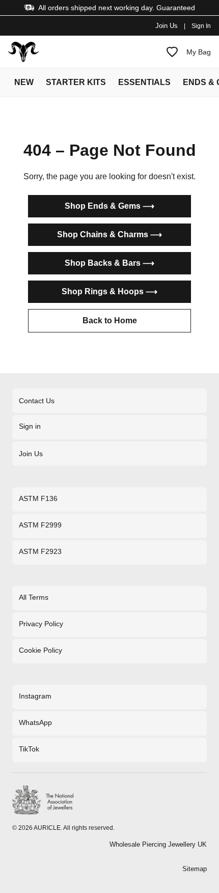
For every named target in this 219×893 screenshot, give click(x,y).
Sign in (30, 426)
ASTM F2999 (40, 525)
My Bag (198, 52)
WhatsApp (35, 722)
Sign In (201, 26)
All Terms (33, 597)
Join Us (166, 26)
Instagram (35, 696)
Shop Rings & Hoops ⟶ (109, 291)
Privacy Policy (41, 624)
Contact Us (36, 401)
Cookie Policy (40, 650)
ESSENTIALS (144, 82)
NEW (24, 82)
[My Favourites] (172, 52)
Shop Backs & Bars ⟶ (109, 263)
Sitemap (194, 869)
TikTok (29, 749)
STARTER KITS (76, 82)
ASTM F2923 (40, 551)
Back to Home (110, 320)
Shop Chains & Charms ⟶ (109, 234)
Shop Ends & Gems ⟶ (109, 206)
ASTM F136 (38, 498)
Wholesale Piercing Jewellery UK (158, 844)
